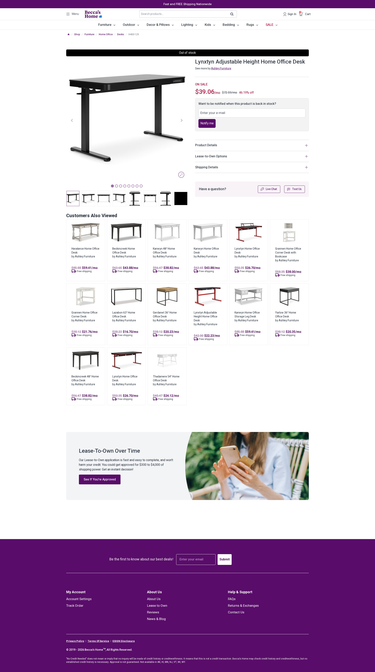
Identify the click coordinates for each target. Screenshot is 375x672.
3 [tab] (120, 186)
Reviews (153, 612)
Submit (225, 559)
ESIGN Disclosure (123, 641)
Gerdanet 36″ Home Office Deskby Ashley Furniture (165, 317)
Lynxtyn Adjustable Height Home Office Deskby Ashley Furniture (205, 318)
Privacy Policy (75, 641)
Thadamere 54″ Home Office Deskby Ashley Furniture (166, 380)
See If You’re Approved (100, 479)
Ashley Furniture (221, 68)
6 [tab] (132, 186)
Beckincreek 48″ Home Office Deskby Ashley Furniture (85, 380)
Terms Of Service (98, 641)
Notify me (207, 123)
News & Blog (156, 618)
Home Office (106, 34)
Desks (120, 34)
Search (233, 14)
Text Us (297, 189)
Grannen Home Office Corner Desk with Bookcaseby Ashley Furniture (288, 255)
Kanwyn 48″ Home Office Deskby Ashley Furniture (165, 253)
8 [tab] (141, 186)
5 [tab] (128, 186)
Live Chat (271, 189)
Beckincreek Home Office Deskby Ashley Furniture (124, 253)
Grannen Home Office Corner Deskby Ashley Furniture (84, 317)
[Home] (68, 34)
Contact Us (236, 612)
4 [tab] (124, 186)
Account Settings (79, 599)
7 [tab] (137, 186)
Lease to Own (157, 605)
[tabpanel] (126, 120)
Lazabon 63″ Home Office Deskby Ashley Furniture (124, 317)
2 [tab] (116, 186)
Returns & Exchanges (243, 605)
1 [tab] (112, 186)
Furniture (89, 34)
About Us (154, 592)
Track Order (74, 605)
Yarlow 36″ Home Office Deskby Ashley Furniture (287, 317)
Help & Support (240, 592)
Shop (77, 34)
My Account (76, 592)
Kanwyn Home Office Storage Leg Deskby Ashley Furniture (247, 317)
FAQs (232, 599)
